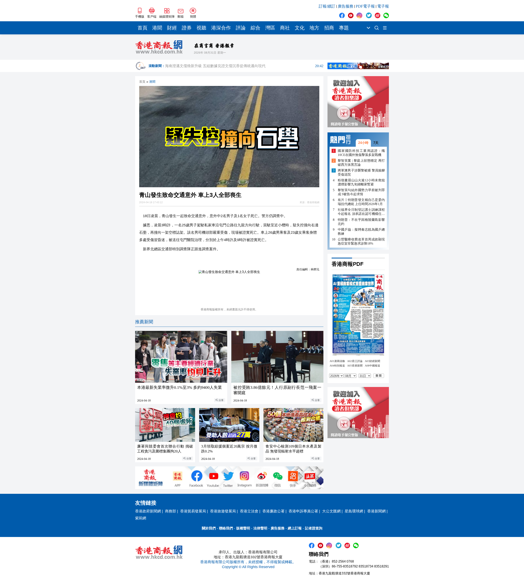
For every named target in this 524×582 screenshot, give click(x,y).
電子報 (383, 6)
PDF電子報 (365, 6)
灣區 (270, 27)
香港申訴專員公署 (303, 511)
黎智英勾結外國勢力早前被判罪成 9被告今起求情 (361, 192)
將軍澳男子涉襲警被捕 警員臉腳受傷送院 (361, 172)
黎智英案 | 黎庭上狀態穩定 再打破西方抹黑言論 (361, 162)
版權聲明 (243, 528)
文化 (300, 27)
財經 (172, 27)
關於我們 (209, 528)
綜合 (255, 27)
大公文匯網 (331, 511)
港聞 (157, 27)
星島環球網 (354, 511)
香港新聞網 (376, 511)
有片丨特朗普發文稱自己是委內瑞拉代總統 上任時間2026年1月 (361, 202)
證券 (187, 27)
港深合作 (221, 27)
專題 (344, 27)
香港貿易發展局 (193, 511)
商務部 (170, 511)
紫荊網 (140, 518)
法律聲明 (260, 528)
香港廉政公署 (273, 511)
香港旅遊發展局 (223, 511)
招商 (329, 27)
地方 (314, 27)
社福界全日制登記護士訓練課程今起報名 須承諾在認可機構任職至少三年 (361, 212)
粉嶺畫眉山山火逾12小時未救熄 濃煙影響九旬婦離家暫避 (361, 182)
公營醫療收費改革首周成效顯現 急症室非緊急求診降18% (361, 241)
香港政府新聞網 (148, 511)
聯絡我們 (226, 528)
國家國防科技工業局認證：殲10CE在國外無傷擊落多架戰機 (361, 152)
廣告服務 (345, 6)
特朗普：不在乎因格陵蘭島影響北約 (361, 221)
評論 (241, 27)
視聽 (201, 27)
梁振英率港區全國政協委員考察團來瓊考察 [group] (244, 66)
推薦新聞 (144, 321)
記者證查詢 (313, 528)
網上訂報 (295, 528)
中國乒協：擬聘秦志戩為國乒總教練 (361, 231)
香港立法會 (249, 511)
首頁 (142, 27)
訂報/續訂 (327, 6)
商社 (285, 27)
